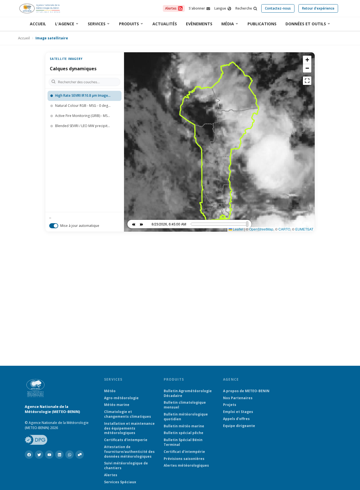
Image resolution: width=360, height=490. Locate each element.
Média (227, 23)
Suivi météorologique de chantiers (126, 465)
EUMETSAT (304, 229)
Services (96, 23)
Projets (229, 405)
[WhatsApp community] (79, 454)
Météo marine (116, 405)
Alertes (110, 475)
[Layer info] (116, 96)
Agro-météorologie (121, 398)
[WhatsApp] (69, 454)
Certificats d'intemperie (125, 440)
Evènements (199, 23)
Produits (129, 23)
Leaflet (237, 229)
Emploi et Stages (238, 412)
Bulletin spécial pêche (183, 433)
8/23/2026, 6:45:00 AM (169, 224)
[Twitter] (39, 454)
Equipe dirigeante (239, 426)
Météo (110, 391)
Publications (262, 23)
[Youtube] (49, 454)
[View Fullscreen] (307, 80)
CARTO (284, 229)
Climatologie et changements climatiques (127, 414)
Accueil (38, 23)
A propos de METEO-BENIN (246, 391)
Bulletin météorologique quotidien (186, 416)
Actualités (164, 23)
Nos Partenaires (238, 398)
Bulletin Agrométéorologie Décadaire (188, 393)
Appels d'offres (236, 419)
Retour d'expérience (318, 8)
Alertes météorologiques (186, 465)
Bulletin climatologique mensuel (185, 405)
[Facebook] (29, 454)
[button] (307, 60)
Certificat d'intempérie (184, 452)
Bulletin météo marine (184, 426)
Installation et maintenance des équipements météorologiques (129, 428)
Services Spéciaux (120, 482)
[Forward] (142, 224)
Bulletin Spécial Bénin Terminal (183, 442)
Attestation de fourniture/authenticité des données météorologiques (129, 452)
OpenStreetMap (261, 229)
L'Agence (64, 23)
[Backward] (133, 224)
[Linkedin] (59, 454)
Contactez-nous (278, 8)
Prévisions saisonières (184, 459)
